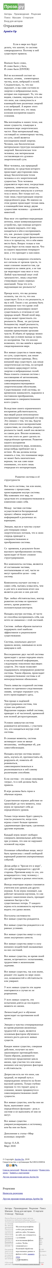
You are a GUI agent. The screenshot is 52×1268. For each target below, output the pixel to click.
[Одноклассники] (10, 1165)
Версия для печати (29, 1170)
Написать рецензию (13, 1193)
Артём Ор (10, 31)
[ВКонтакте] (7, 1165)
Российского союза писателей (30, 1264)
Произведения (21, 14)
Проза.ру (19, 1214)
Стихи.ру (9, 1214)
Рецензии (36, 14)
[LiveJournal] (16, 1165)
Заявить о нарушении (19, 1173)
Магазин (16, 17)
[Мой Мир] (13, 1165)
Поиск (7, 17)
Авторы (8, 14)
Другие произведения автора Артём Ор (21, 1177)
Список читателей (11, 1170)
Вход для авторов (13, 21)
